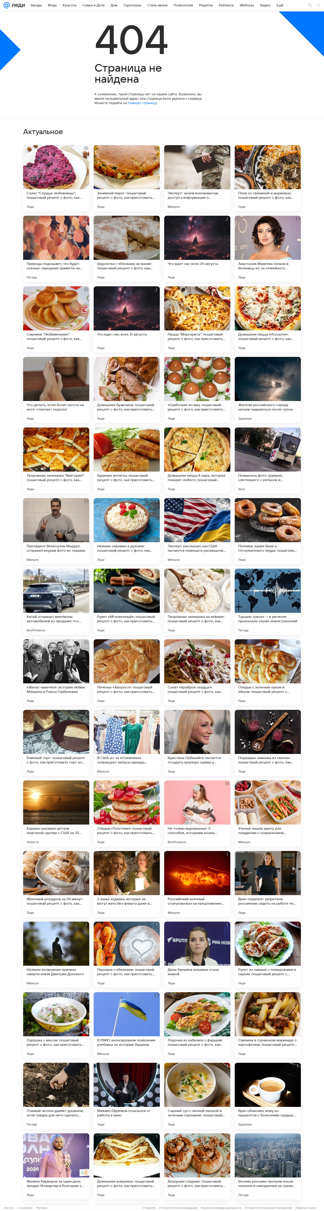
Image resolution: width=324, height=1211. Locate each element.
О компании (24, 1207)
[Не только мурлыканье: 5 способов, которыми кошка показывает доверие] (197, 813)
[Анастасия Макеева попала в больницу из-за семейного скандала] (268, 249)
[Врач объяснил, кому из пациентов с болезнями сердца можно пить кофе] (268, 1096)
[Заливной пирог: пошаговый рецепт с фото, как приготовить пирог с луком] (127, 178)
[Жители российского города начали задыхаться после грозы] (268, 390)
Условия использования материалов (268, 1207)
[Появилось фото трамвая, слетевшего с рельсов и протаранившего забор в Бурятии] (268, 460)
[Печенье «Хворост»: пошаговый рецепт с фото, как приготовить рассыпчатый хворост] (127, 672)
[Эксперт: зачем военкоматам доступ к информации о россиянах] (197, 178)
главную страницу (142, 103)
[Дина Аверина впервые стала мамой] (197, 955)
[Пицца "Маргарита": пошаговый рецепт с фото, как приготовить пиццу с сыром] (197, 319)
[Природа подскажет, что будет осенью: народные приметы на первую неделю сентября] (56, 249)
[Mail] (7, 5)
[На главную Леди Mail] (17, 5)
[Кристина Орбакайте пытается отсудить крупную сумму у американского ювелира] (197, 743)
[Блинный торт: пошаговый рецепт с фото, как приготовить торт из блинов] (56, 743)
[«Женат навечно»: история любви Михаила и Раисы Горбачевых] (56, 672)
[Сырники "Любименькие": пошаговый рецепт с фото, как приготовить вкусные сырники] (56, 319)
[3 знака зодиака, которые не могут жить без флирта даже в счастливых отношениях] (127, 884)
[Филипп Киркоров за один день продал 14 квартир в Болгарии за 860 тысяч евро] (56, 1166)
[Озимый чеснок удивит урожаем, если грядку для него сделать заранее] (56, 1096)
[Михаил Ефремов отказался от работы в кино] (127, 1096)
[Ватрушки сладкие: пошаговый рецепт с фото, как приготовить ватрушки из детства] (197, 1166)
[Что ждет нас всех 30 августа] (197, 249)
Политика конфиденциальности (221, 1207)
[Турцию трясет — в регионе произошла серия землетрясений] (268, 602)
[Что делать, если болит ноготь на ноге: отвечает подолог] (56, 390)
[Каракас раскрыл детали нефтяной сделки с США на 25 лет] (56, 813)
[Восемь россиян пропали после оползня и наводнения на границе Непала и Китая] (268, 1166)
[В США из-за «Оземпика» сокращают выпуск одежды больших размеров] (127, 743)
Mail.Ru (9, 1207)
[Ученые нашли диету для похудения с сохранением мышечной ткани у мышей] (268, 813)
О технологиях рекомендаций (178, 1207)
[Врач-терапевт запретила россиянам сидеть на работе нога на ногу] (268, 884)
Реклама (41, 1207)
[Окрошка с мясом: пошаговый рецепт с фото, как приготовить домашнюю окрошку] (56, 1025)
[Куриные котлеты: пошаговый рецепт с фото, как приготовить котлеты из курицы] (127, 460)
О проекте (148, 1207)
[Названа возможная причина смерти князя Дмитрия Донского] (56, 955)
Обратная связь (306, 1207)
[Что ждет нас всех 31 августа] (127, 319)
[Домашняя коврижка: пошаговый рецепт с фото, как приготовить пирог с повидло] (127, 1166)
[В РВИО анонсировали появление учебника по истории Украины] (127, 1025)
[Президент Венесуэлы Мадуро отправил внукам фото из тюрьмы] (56, 531)
